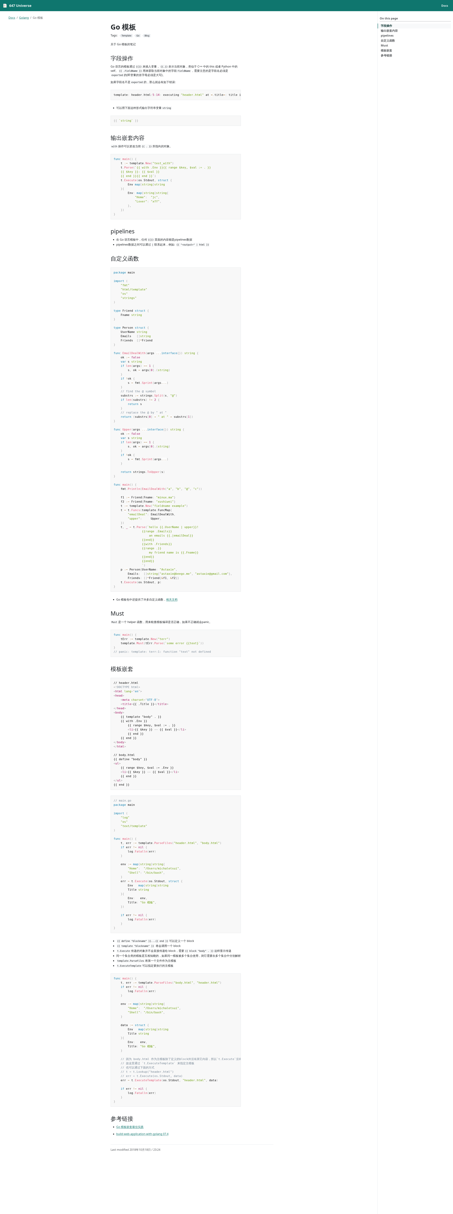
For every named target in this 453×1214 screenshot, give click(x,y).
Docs (11, 18)
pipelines (387, 35)
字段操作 (386, 26)
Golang (24, 18)
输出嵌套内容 (389, 31)
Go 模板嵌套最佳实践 (130, 1127)
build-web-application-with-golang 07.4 (142, 1134)
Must (384, 45)
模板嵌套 (386, 50)
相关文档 (171, 599)
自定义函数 (388, 40)
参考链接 (386, 55)
